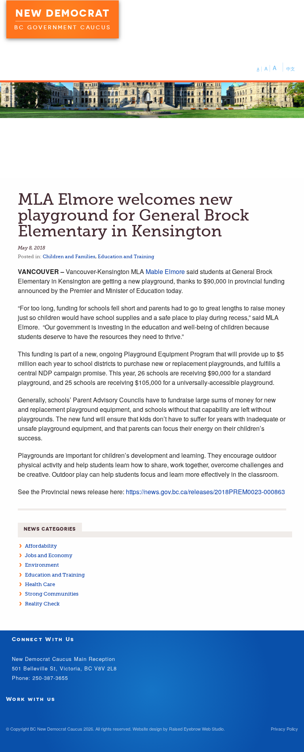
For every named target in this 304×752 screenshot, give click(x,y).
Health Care (40, 584)
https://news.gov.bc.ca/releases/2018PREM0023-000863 (205, 491)
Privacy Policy (284, 728)
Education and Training (126, 256)
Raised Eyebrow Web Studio (196, 728)
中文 (290, 68)
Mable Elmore (165, 271)
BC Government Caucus (62, 27)
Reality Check (42, 604)
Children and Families (69, 256)
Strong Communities (51, 594)
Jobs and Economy (48, 555)
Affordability (41, 546)
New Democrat (62, 13)
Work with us (31, 698)
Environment (42, 565)
